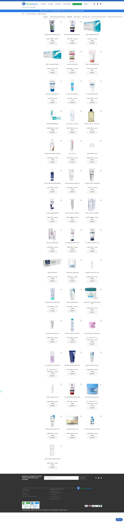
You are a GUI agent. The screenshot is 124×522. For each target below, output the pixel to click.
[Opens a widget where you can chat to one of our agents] (119, 519)
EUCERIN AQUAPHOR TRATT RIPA (72, 242)
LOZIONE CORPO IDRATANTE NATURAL (52, 153)
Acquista (52, 43)
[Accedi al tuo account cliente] (97, 4)
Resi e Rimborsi (26, 490)
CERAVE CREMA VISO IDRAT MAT (92, 365)
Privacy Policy (26, 495)
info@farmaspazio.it (55, 498)
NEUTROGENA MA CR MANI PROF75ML (72, 34)
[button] (43, 4)
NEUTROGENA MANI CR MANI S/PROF (72, 397)
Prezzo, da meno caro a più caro (98, 16)
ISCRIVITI (83, 478)
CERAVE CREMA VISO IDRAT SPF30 (52, 429)
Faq (23, 492)
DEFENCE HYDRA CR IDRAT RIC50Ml (52, 302)
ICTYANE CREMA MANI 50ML (92, 94)
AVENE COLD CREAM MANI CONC (92, 64)
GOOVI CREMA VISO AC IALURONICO (52, 365)
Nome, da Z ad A (86, 16)
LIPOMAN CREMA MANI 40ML (52, 123)
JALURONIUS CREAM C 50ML (72, 429)
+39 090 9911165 (55, 494)
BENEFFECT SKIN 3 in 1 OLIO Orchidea (92, 123)
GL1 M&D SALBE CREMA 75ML (72, 94)
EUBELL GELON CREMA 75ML (52, 242)
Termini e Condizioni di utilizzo (30, 496)
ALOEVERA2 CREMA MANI (72, 64)
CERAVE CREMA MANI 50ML (72, 302)
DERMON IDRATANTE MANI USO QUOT (52, 34)
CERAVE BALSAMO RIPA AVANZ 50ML (72, 365)
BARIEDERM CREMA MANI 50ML (52, 94)
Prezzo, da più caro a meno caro (115, 16)
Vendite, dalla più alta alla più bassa (58, 16)
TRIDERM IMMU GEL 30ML (92, 153)
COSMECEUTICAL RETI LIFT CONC (92, 272)
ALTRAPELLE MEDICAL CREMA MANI (92, 183)
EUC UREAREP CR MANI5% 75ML (92, 242)
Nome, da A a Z (77, 16)
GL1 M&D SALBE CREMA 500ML (72, 272)
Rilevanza (69, 16)
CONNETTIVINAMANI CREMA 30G (92, 34)
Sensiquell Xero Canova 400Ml (72, 123)
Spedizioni (25, 493)
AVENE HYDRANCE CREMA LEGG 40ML (52, 458)
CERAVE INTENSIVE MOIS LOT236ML (92, 429)
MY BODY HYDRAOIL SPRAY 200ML (72, 333)
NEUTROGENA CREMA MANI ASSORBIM (52, 183)
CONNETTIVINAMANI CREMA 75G (52, 64)
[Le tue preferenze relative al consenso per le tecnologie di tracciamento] (1, 391)
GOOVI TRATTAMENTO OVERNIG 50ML (92, 333)
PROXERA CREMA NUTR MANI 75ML (72, 183)
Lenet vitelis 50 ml (72, 153)
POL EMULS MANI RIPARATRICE (52, 213)
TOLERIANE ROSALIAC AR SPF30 (52, 333)
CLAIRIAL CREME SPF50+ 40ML (52, 397)
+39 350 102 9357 (55, 496)
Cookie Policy (26, 489)
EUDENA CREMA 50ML (52, 272)
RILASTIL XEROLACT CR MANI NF (72, 213)
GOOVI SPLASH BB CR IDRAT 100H (92, 397)
